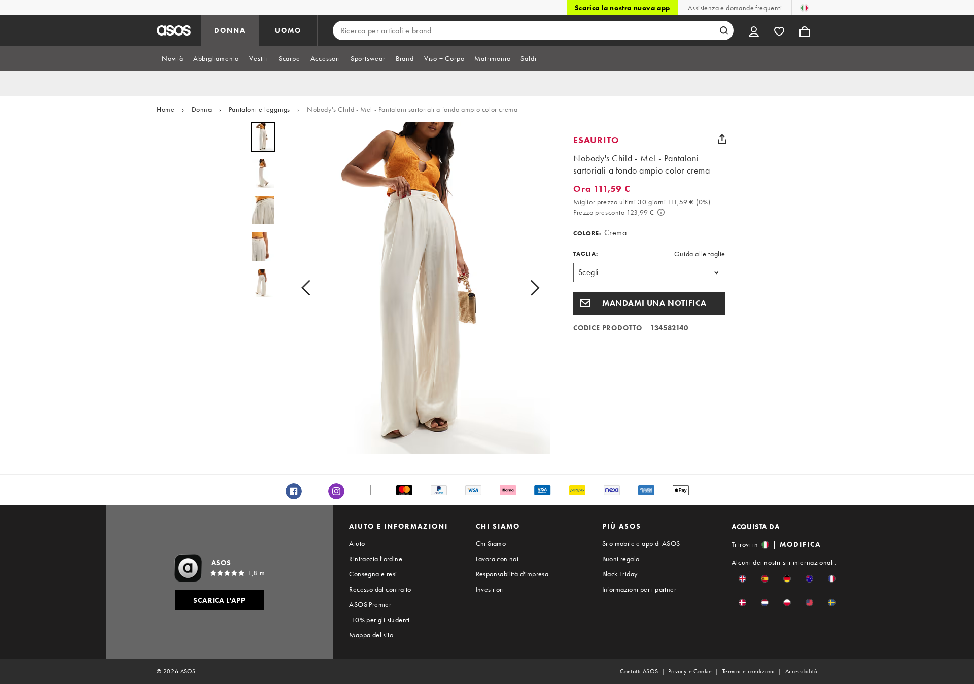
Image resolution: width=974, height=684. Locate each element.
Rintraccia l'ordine (375, 558)
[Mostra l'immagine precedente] (309, 287)
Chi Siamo (491, 543)
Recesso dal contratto (380, 589)
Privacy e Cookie (690, 671)
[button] (649, 303)
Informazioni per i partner (639, 589)
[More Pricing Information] (661, 212)
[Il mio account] (754, 30)
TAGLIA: (585, 254)
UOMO (288, 30)
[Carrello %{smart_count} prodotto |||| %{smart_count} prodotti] (804, 30)
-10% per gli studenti (379, 619)
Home (166, 109)
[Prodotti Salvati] (779, 30)
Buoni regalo (621, 558)
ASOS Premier (370, 604)
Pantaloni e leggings (259, 109)
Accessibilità (801, 671)
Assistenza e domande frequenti (735, 7)
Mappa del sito (371, 634)
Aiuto (357, 543)
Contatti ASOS (639, 671)
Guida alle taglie (699, 253)
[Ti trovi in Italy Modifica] (804, 7)
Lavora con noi (497, 558)
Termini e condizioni (748, 671)
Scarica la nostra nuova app (622, 7)
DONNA (230, 30)
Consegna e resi (373, 573)
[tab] (172, 58)
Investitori (490, 589)
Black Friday (620, 573)
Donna (202, 109)
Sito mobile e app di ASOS (641, 543)
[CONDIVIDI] (722, 139)
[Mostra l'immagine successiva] (531, 287)
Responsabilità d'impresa (512, 573)
